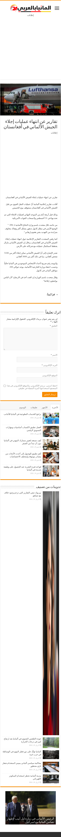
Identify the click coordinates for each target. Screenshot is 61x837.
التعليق (53, 326)
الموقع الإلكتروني (49, 375)
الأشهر (44, 407)
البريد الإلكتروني (49, 365)
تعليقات (34, 407)
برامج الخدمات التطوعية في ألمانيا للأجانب (22, 414)
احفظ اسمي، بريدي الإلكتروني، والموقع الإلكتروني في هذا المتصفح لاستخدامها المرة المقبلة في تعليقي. (32, 386)
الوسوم (22, 407)
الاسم (54, 355)
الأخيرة (55, 407)
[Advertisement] (30, 45)
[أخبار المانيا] (30, 8)
